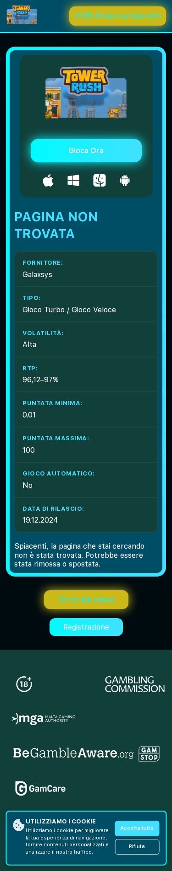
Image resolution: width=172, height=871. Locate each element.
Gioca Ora (86, 150)
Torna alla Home (86, 599)
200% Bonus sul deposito (117, 15)
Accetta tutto (137, 828)
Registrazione (86, 627)
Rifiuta (137, 847)
